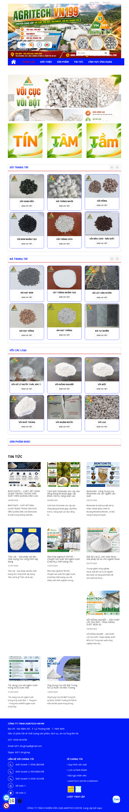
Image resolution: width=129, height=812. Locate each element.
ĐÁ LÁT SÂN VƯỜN (102, 292)
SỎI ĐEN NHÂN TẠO (27, 239)
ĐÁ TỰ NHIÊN (102, 330)
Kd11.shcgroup (22, 752)
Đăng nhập (94, 2)
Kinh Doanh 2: (30, 771)
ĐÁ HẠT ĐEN (27, 292)
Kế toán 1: (21, 785)
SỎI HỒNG (102, 200)
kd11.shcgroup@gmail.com (28, 745)
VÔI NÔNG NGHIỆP (64, 384)
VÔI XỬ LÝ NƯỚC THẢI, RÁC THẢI (28, 384)
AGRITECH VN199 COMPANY (83, 781)
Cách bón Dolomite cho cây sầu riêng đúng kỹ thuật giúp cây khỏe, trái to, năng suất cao (63, 494)
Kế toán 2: (21, 792)
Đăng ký (106, 2)
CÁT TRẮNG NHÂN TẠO (64, 292)
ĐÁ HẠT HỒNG (27, 330)
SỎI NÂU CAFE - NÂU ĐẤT (102, 238)
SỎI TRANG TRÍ (19, 167)
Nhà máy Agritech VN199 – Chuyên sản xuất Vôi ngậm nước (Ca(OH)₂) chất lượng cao (63, 559)
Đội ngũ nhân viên (77, 775)
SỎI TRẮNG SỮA (64, 239)
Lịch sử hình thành (77, 770)
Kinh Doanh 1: (30, 764)
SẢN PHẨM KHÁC (20, 441)
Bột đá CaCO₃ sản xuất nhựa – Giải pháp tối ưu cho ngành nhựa (103, 557)
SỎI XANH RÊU (27, 201)
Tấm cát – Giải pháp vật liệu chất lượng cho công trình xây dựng (23, 559)
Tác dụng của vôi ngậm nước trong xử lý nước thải (23, 686)
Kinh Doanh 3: (30, 778)
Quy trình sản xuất (77, 764)
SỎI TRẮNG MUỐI (64, 201)
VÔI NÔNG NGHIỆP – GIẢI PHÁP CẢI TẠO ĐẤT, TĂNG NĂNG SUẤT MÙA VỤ (103, 622)
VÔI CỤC (102, 422)
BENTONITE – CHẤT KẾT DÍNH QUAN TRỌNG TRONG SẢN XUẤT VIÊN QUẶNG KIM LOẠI (24, 494)
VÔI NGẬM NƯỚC (64, 422)
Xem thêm (24, 475)
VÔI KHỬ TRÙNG (27, 422)
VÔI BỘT (102, 384)
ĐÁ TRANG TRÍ (19, 259)
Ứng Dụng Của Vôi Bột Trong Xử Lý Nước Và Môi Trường (62, 686)
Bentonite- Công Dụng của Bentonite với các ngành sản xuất (101, 494)
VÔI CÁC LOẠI (18, 350)
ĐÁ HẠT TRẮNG (64, 330)
